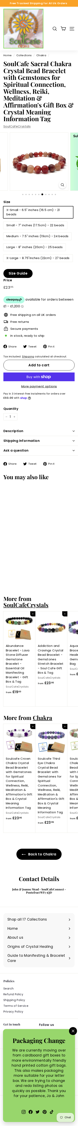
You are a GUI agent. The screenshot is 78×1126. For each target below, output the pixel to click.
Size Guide (18, 273)
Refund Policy (13, 994)
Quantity (10, 408)
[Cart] (63, 29)
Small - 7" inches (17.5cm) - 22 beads (35, 225)
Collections (24, 55)
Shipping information (21, 440)
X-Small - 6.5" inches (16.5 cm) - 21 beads (33, 212)
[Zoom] (62, 185)
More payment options (39, 386)
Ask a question (16, 450)
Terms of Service (15, 1006)
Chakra (41, 55)
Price (7, 280)
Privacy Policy (13, 1012)
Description (13, 431)
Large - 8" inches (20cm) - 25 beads (34, 247)
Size (6, 202)
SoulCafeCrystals (17, 126)
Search (8, 989)
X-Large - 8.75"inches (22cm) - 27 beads (38, 258)
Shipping (28, 356)
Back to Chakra (41, 854)
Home (7, 55)
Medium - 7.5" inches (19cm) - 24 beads (37, 236)
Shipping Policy (14, 1000)
